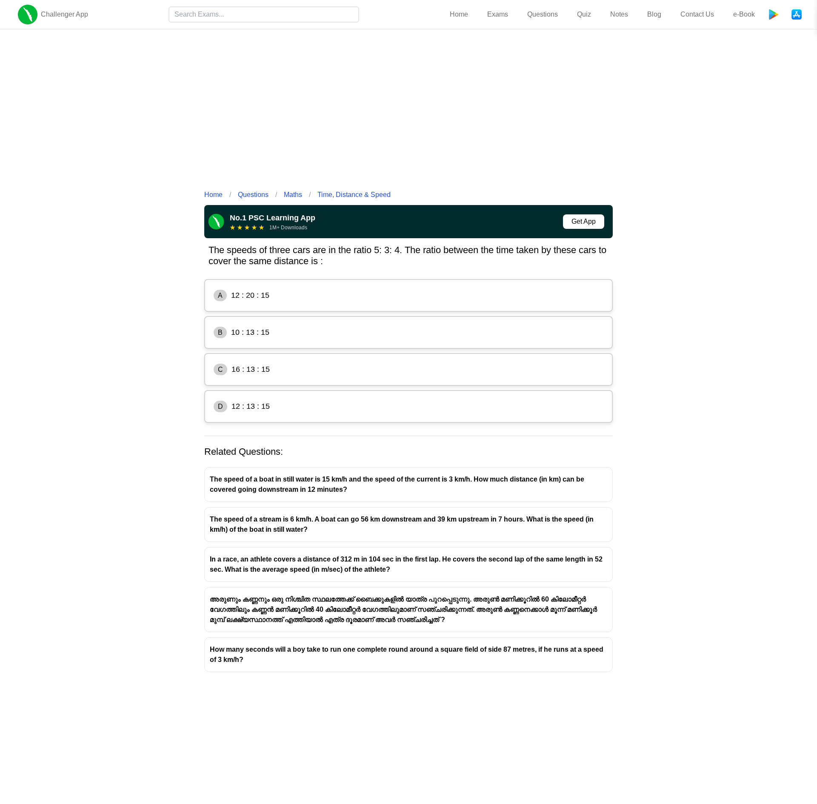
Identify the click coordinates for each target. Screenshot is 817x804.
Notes (619, 14)
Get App (583, 221)
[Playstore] (773, 14)
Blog (654, 14)
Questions (542, 14)
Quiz (584, 14)
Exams (497, 14)
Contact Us (697, 14)
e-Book (744, 14)
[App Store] (796, 14)
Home (459, 14)
